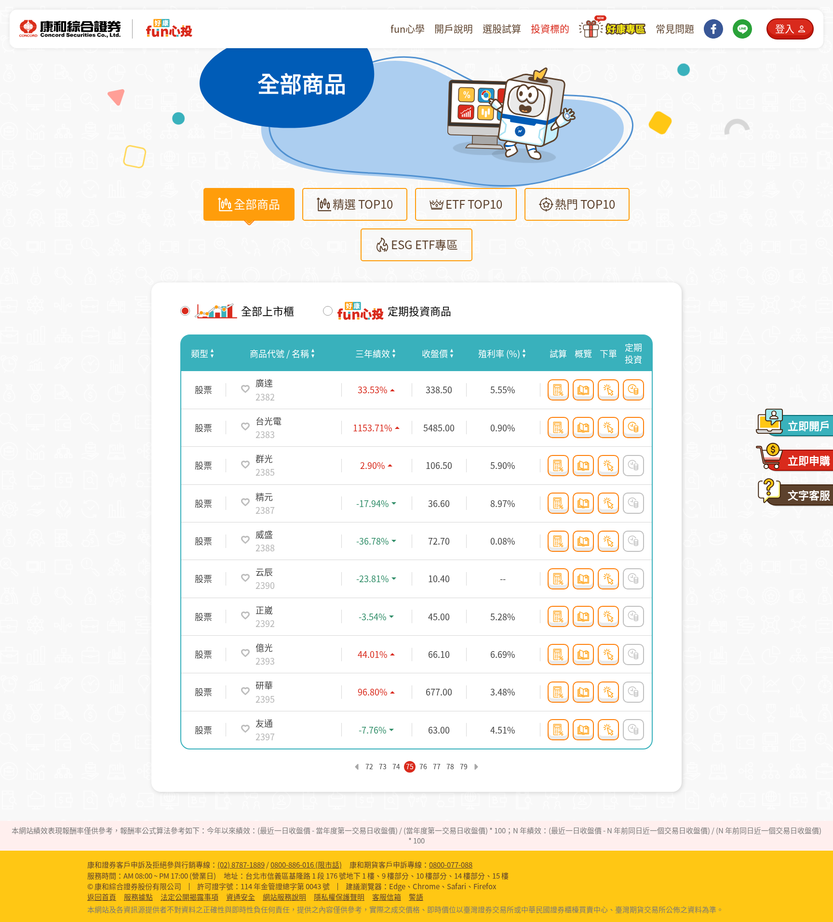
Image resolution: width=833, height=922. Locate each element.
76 (423, 766)
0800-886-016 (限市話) (306, 864)
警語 (416, 897)
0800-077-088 (450, 864)
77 (437, 766)
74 (396, 766)
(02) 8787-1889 (241, 864)
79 (464, 766)
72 (369, 766)
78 (450, 766)
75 (410, 766)
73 (383, 766)
